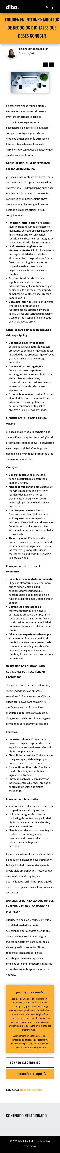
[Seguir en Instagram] (51, 64)
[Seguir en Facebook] (45, 64)
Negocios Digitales (31, 1090)
